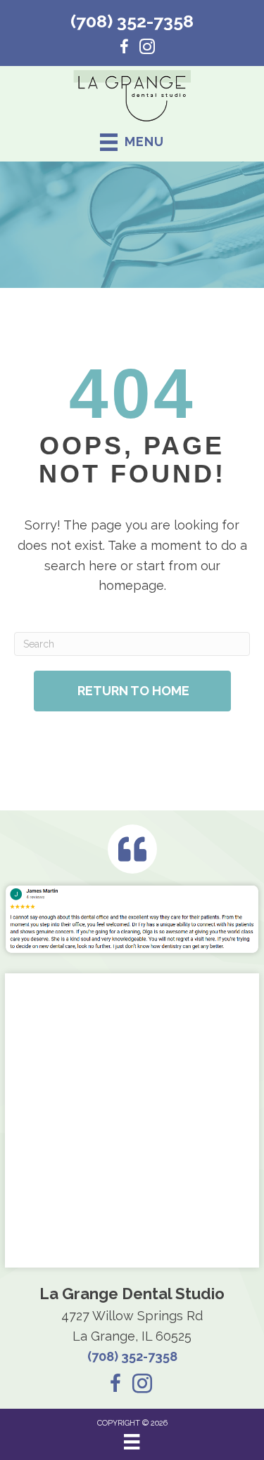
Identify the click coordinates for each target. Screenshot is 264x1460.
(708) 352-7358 (132, 21)
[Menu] (131, 1442)
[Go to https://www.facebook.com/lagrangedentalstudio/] (124, 49)
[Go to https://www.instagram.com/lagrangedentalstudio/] (147, 49)
